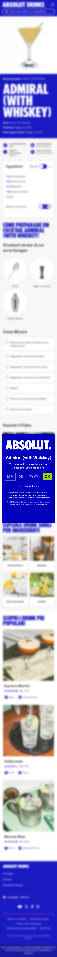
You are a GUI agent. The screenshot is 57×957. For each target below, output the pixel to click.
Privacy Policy (22, 498)
